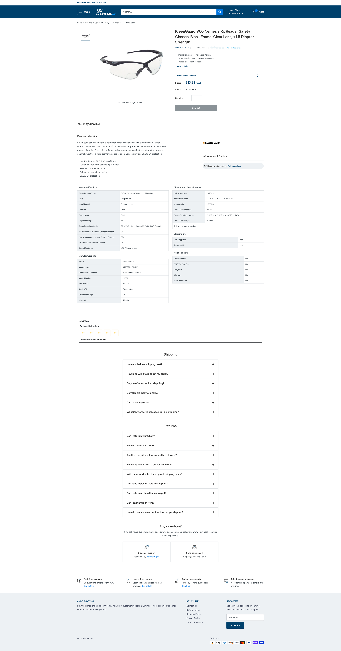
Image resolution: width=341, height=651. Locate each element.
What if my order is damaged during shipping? (153, 412)
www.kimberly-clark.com (133, 273)
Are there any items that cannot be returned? (152, 455)
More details (182, 66)
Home (79, 23)
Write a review (236, 48)
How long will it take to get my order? (147, 373)
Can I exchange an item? (140, 502)
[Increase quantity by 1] (205, 98)
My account (234, 13)
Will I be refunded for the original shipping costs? (154, 474)
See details (89, 586)
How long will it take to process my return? (151, 464)
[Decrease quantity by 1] (188, 98)
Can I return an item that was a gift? (146, 493)
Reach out (186, 586)
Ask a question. (234, 166)
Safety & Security (102, 23)
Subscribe (235, 625)
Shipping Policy (193, 614)
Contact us (191, 606)
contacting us (153, 556)
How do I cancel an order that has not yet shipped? (155, 512)
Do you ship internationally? (142, 392)
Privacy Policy (193, 618)
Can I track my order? (139, 402)
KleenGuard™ (182, 48)
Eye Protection (118, 23)
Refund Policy (193, 610)
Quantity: (179, 98)
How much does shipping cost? (144, 364)
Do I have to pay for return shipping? (147, 483)
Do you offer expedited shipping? (145, 383)
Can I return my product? (141, 435)
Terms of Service (194, 622)
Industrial (88, 23)
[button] (254, 11)
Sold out (196, 108)
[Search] (219, 12)
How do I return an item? (140, 445)
